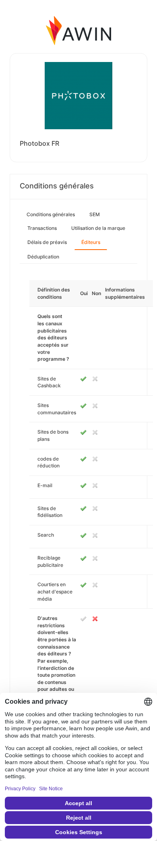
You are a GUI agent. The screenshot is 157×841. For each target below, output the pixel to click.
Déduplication (43, 257)
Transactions (42, 228)
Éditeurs (90, 242)
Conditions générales (51, 214)
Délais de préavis (47, 242)
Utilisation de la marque (98, 228)
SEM (94, 214)
